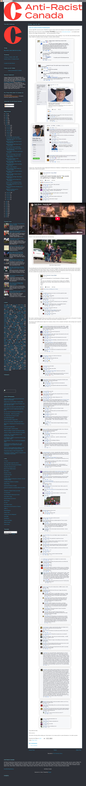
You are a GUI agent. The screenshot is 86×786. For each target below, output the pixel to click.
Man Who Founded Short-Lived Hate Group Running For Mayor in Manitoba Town (17, 268)
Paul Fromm (10, 348)
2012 (6, 208)
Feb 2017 (8, 197)
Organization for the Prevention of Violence (12, 506)
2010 (6, 211)
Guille (13, 326)
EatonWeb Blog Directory (9, 768)
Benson (24, 307)
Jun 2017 (8, 135)
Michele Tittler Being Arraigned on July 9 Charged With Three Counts (17, 292)
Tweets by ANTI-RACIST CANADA (15, 70)
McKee (19, 339)
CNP (12, 313)
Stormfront (18, 357)
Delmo (11, 320)
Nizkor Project (7, 500)
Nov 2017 (8, 127)
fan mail (7, 368)
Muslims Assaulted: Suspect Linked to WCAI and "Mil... (13, 174)
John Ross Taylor (15, 332)
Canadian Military (20, 315)
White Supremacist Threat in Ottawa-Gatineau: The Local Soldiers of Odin (17, 260)
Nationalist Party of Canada (15, 344)
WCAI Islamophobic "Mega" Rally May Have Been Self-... (13, 162)
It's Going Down (7, 492)
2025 (6, 113)
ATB (9, 304)
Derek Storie (17, 320)
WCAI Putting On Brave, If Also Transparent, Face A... (12, 159)
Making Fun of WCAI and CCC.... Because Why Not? (12, 190)
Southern (16, 356)
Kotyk (11, 334)
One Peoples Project (8, 504)
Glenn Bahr (6, 325)
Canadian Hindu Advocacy (9, 315)
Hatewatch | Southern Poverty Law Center (12, 490)
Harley (7, 327)
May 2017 (8, 192)
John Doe (8, 332)
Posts (7, 104)
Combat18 (11, 317)
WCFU (17, 362)
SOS (24, 354)
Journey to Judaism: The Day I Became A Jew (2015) (14, 432)
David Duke (18, 319)
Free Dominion (12, 322)
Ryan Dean (12, 354)
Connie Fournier (20, 317)
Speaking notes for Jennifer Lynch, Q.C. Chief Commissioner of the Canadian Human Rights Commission (13, 444)
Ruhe (25, 353)
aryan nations (6, 367)
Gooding (21, 325)
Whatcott (5, 365)
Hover (22, 327)
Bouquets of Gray (7, 472)
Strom (25, 357)
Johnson (22, 332)
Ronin (5, 353)
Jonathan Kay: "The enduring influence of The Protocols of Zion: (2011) (13, 435)
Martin (13, 339)
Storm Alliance (11, 357)
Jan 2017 (8, 199)
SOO (19, 354)
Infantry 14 (12, 330)
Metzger (17, 340)
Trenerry (17, 360)
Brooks (15, 312)
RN (14, 349)
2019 (6, 120)
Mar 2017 (8, 195)
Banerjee (18, 307)
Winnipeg (8, 366)
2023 (6, 115)
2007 (6, 216)
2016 (6, 201)
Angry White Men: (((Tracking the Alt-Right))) (12, 464)
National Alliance (7, 343)
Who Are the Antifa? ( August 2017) (11, 419)
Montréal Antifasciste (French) (10, 498)
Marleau (6, 339)
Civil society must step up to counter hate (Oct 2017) (14, 406)
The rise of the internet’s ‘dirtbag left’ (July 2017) (13, 421)
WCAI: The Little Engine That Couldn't (13, 154)
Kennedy (17, 333)
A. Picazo (6, 460)
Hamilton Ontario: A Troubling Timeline (11, 59)
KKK (5, 333)
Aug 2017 (8, 132)
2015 (6, 203)
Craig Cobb (6, 319)
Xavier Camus (7, 524)
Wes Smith (14, 364)
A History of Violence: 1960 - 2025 (16, 245)
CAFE (24, 312)
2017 (6, 123)
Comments (8, 106)
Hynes (5, 328)
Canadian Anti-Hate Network (9, 63)
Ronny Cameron (12, 353)
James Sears (6, 331)
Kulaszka (16, 334)
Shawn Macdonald (20, 355)
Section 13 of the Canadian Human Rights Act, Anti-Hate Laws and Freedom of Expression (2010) (14, 448)
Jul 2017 (8, 133)
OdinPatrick (12, 346)
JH (23, 330)
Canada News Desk (8, 474)
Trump (22, 360)
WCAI (36, 740)
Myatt (33, 740)
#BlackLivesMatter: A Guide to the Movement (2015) (14, 430)
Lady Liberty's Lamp (8, 496)
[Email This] (46, 738)
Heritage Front (14, 327)
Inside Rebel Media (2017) (9, 417)
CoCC (5, 317)
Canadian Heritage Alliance (17, 314)
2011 (6, 209)
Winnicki (24, 365)
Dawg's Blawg (6, 483)
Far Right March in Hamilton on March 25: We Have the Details (17, 239)
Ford (5, 322)
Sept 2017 (8, 130)
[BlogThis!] (48, 738)
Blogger (49, 772)
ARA (5, 304)
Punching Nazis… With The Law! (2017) (12, 413)
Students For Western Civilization (13, 359)
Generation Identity (18, 323)
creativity (24, 367)
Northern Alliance (10, 345)
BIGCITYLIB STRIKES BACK (10, 468)
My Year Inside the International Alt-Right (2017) (13, 411)
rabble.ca (6, 508)
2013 (6, 206)
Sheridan (5, 356)
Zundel (22, 366)
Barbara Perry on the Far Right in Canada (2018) (13, 401)
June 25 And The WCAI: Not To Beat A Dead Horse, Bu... (13, 139)
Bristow (10, 312)
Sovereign (22, 356)
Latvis (10, 335)
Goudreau (6, 326)
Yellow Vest (15, 366)
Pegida (19, 348)
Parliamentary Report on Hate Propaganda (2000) (13, 450)
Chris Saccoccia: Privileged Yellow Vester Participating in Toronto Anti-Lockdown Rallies (16, 283)
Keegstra (11, 333)
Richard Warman (7, 510)
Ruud (7, 354)
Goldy (14, 325)
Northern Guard (19, 345)
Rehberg (7, 350)
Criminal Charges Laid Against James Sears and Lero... (13, 156)
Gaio (10, 323)
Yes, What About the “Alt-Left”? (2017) (11, 415)
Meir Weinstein (8, 340)
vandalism (6, 370)
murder (16, 368)
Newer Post (32, 750)
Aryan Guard (8, 306)
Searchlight (6, 516)
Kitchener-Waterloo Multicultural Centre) (11, 494)
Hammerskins (23, 326)
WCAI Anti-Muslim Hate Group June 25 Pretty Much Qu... (13, 142)
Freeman (21, 322)
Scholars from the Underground (10, 514)
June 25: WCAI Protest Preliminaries (13, 147)
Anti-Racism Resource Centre (10, 466)
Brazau (22, 310)
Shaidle (12, 355)
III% (17, 328)
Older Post (78, 750)
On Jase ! (6, 502)
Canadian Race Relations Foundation (11, 481)
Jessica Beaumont (15, 331)
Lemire (14, 335)
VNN (14, 361)
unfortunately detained (66, 31)
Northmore (6, 346)
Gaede (5, 323)
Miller (12, 342)
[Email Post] (44, 738)
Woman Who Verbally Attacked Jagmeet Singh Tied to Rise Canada (17, 232)
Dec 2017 (8, 125)
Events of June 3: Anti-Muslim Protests (14, 182)
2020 (6, 118)
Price (25, 348)
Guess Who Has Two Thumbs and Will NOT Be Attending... (13, 149)
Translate (13, 533)
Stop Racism (6, 518)
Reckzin (24, 349)
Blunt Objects (6, 470)
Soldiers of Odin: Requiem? (11, 166)
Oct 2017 (8, 128)
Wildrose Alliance (12, 365)
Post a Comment (34, 745)
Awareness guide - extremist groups (11, 428)
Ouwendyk (19, 346)
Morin (17, 342)
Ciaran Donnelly (21, 316)
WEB (21, 362)
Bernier (8, 309)
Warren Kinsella (7, 522)
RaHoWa (19, 349)
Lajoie (5, 335)
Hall (17, 326)
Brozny (20, 312)
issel (12, 368)
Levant (21, 335)
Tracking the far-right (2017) (9, 426)
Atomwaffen (11, 307)
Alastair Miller (15, 304)
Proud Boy (8, 349)
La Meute (22, 334)
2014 (6, 204)
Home (55, 750)
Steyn (5, 357)
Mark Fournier (21, 337)
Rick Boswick (14, 351)
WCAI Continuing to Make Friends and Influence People (13, 169)
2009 (6, 213)
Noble (24, 344)
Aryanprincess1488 (20, 306)
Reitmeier (12, 350)
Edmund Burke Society (19, 321)
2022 (6, 117)
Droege (11, 321)
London (14, 336)
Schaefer (8, 355)
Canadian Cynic (7, 476)
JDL (18, 330)
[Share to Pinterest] (51, 738)
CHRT (7, 313)
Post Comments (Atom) (57, 753)
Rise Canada (21, 351)
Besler (14, 309)
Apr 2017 (8, 194)
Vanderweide (21, 361)
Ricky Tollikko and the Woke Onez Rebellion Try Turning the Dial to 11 (16, 253)
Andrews (22, 304)
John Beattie (23, 331)
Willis (18, 365)
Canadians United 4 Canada (10, 316)
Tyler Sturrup (7, 361)
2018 (6, 122)
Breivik (5, 312)
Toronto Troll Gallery (8, 520)
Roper (20, 353)
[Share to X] (49, 738)
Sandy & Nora (6, 512)
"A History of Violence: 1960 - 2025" (11, 57)
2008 (6, 215)
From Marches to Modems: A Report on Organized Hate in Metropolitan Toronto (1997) (15, 453)
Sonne (10, 356)
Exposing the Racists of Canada (10, 485)
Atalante (5, 307)
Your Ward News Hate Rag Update (13, 137)
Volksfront (6, 362)
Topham (12, 360)
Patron (24, 346)
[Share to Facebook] (50, 738)
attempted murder (15, 367)
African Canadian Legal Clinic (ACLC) (11, 462)
